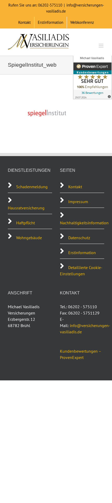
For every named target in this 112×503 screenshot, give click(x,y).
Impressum (78, 201)
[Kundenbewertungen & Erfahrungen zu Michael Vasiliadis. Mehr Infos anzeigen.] (92, 75)
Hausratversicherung (26, 207)
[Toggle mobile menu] (101, 45)
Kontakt (75, 186)
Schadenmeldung (32, 186)
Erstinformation (82, 252)
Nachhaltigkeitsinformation (84, 222)
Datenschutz (79, 237)
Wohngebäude (29, 237)
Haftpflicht (25, 222)
